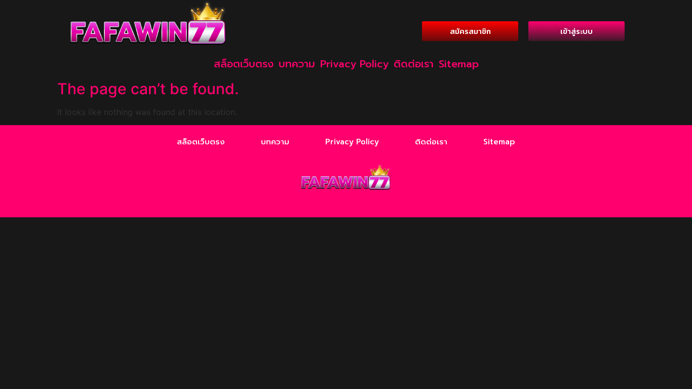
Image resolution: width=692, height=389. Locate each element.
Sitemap (459, 63)
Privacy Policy (354, 63)
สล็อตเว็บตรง (244, 63)
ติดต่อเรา (414, 63)
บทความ (297, 63)
